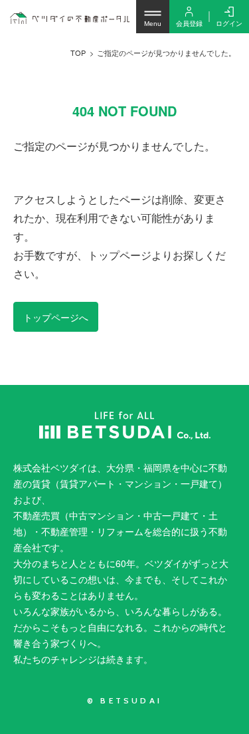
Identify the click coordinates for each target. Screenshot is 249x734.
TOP (78, 52)
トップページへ (55, 317)
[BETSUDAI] (124, 425)
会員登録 (189, 23)
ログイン (229, 23)
